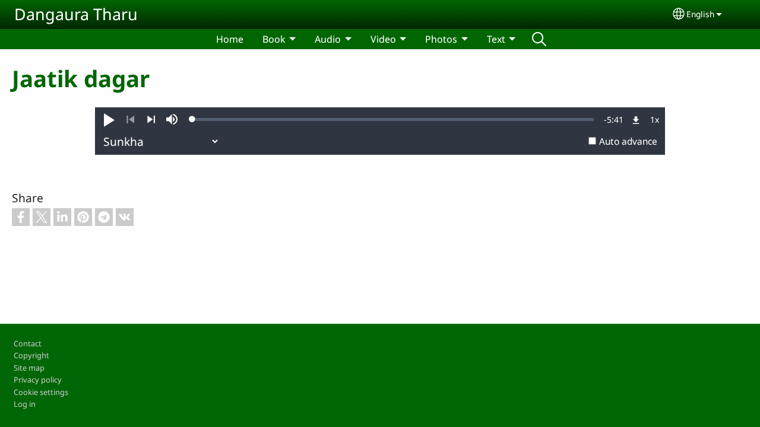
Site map (29, 367)
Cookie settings (41, 392)
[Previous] (130, 119)
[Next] (151, 119)
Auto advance (628, 141)
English (700, 14)
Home (229, 39)
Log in (25, 404)
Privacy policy (38, 379)
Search (539, 39)
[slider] (393, 119)
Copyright (31, 355)
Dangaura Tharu (76, 14)
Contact (28, 343)
